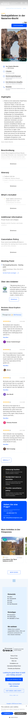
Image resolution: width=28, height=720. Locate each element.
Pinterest (18, 698)
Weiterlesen (14, 299)
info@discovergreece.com (14, 517)
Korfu (10, 602)
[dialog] (14, 712)
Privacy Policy (14, 658)
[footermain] (14, 580)
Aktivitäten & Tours (14, 618)
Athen (10, 596)
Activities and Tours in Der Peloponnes (13, 8)
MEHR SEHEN (14, 572)
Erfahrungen (12, 616)
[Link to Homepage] (5, 3)
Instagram (10, 698)
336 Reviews (17, 314)
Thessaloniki (12, 598)
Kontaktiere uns (14, 663)
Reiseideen (12, 614)
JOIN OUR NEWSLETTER (14, 679)
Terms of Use (14, 655)
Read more (3, 710)
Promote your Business (14, 668)
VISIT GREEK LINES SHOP (13, 690)
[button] (14, 717)
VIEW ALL (6, 460)
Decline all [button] (20, 713)
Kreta (10, 600)
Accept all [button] (7, 713)
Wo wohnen (12, 627)
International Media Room (14, 666)
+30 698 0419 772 (11, 513)
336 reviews (11, 68)
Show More (5, 337)
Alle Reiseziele (13, 604)
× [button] (26, 706)
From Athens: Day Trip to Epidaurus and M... (10, 560)
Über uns (14, 661)
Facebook (7, 698)
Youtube (15, 698)
